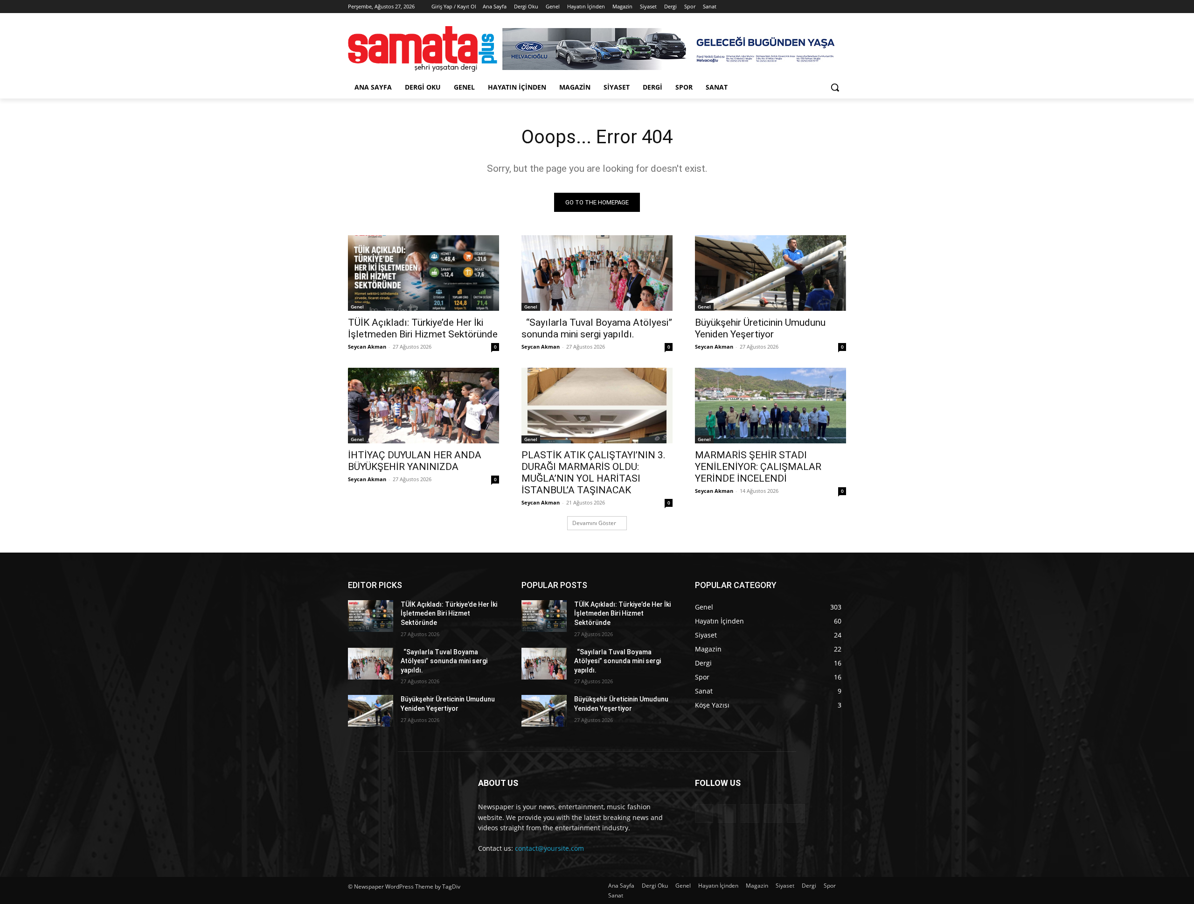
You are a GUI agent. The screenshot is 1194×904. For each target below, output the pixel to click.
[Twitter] (815, 6)
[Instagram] (802, 6)
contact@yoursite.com (549, 848)
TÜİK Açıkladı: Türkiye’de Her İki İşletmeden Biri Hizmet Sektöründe (423, 328)
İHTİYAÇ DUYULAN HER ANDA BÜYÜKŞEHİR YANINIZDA (414, 460)
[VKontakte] (796, 813)
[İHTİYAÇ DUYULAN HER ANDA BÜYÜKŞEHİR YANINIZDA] (423, 405)
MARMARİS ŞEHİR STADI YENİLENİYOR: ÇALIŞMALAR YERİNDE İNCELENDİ (758, 466)
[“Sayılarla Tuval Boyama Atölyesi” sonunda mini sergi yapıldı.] (597, 273)
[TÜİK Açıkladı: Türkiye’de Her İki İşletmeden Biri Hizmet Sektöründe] (423, 273)
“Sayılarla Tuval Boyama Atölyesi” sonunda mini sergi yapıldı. (596, 328)
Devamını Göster (594, 523)
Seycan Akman (367, 346)
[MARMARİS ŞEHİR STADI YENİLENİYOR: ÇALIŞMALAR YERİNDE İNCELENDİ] (770, 405)
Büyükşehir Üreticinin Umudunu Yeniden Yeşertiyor (760, 328)
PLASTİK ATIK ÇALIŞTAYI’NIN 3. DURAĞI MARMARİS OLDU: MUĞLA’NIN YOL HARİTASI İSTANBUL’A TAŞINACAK (593, 472)
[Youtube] (840, 6)
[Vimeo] (827, 6)
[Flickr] (750, 813)
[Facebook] (789, 6)
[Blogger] (704, 813)
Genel (357, 306)
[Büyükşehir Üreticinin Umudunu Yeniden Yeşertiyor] (770, 273)
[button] (835, 87)
